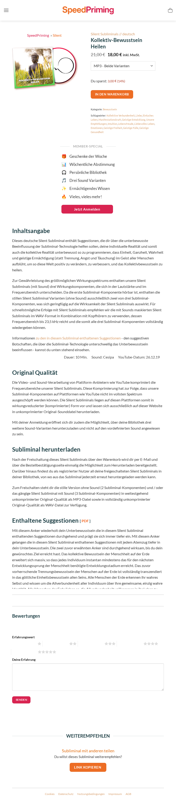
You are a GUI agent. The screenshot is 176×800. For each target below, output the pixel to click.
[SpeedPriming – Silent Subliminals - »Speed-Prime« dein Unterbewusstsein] (88, 10)
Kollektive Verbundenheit (121, 115)
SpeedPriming (38, 35)
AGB (128, 794)
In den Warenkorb (112, 94)
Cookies (50, 794)
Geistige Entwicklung (133, 119)
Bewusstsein (110, 109)
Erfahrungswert (23, 637)
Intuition (112, 123)
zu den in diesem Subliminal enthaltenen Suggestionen (78, 338)
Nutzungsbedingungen (91, 794)
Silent (57, 35)
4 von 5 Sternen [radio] (129, 643)
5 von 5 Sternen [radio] (24, 652)
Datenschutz (66, 794)
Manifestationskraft (110, 119)
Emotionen (97, 127)
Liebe (139, 115)
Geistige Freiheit (113, 127)
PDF (85, 521)
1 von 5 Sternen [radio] (23, 643)
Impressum (115, 794)
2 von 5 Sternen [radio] (55, 643)
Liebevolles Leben (144, 123)
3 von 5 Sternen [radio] (90, 643)
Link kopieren (88, 767)
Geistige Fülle (130, 127)
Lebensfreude (125, 123)
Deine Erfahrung (24, 659)
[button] (6, 10)
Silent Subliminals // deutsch (113, 34)
